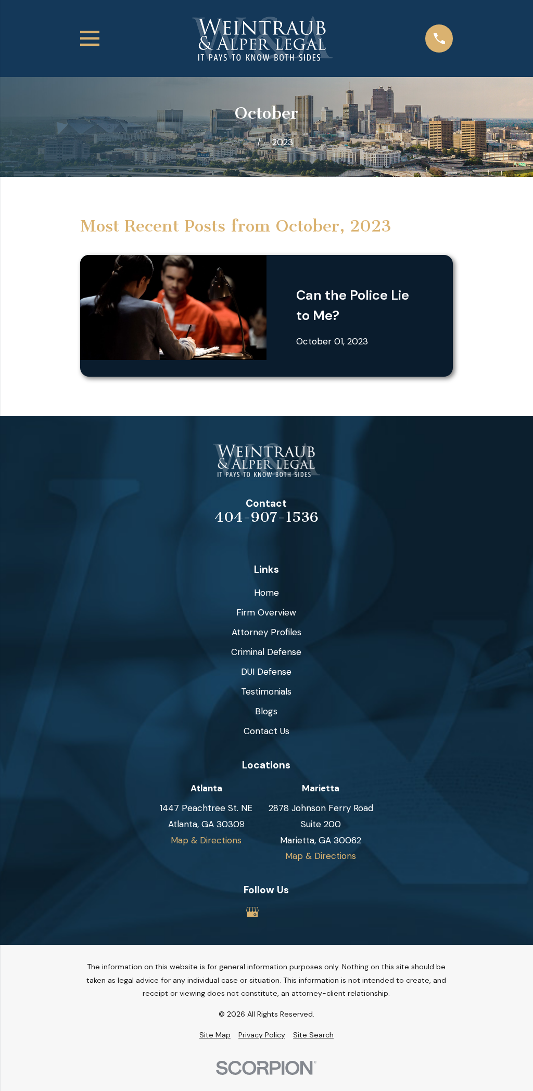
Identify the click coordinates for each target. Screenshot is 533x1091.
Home (266, 592)
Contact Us (266, 731)
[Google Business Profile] (252, 912)
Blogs (266, 711)
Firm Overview (266, 612)
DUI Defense (266, 671)
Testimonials (266, 691)
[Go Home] (243, 142)
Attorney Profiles (266, 632)
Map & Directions (206, 840)
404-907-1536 (266, 517)
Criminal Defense (266, 652)
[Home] (262, 38)
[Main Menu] (89, 38)
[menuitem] (215, 1035)
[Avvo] (280, 912)
